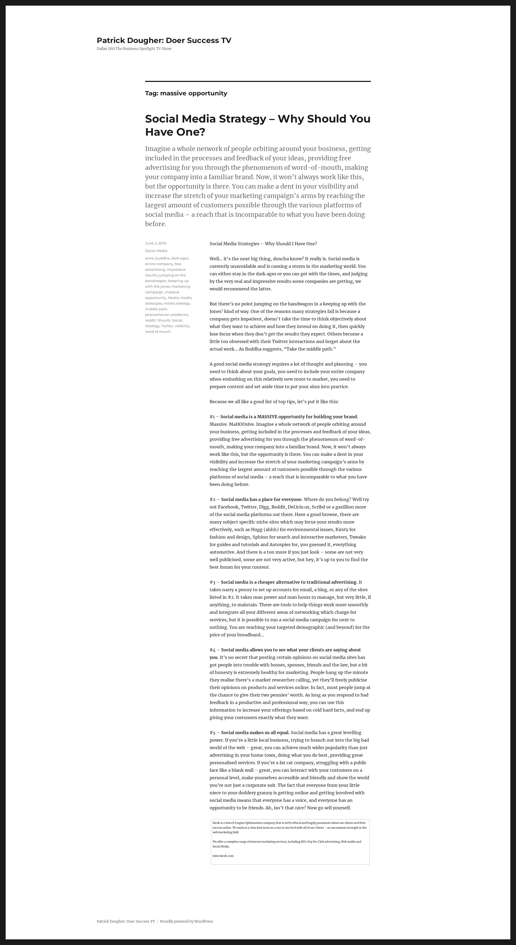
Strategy (152, 326)
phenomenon (157, 314)
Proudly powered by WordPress (186, 921)
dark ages (179, 258)
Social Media (156, 250)
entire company (159, 264)
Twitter (167, 326)
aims (149, 258)
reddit (150, 320)
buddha (162, 258)
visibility (182, 326)
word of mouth (158, 331)
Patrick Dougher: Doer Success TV (164, 40)
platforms (179, 314)
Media (173, 297)
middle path (156, 309)
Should (163, 320)
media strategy (177, 303)
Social (177, 320)
